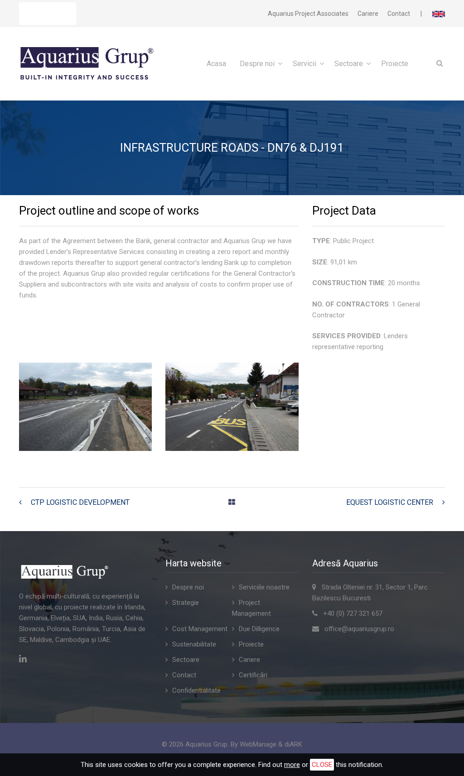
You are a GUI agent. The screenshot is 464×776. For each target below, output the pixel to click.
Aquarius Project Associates (308, 13)
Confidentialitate (196, 690)
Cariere (368, 13)
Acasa (216, 63)
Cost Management (199, 629)
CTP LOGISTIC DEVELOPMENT (80, 502)
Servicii (304, 63)
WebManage (258, 744)
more (292, 765)
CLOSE (322, 765)
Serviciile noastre (264, 587)
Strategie (185, 603)
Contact (398, 13)
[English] (438, 13)
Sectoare (348, 63)
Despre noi (257, 63)
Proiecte (394, 63)
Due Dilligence (259, 629)
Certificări (253, 675)
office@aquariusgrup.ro (359, 629)
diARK (293, 744)
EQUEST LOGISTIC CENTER (389, 502)
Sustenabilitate (194, 644)
